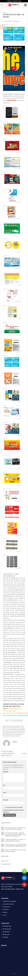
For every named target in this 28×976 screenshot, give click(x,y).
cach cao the (9, 727)
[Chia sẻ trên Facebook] (9, 720)
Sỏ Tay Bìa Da (6, 931)
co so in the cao (8, 729)
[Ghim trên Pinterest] (18, 720)
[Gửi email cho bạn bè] (15, 720)
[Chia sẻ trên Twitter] (12, 720)
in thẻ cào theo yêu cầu (10, 734)
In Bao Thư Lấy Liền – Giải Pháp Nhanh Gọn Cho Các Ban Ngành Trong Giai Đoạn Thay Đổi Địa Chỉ (15, 834)
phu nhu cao (12, 735)
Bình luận (5, 771)
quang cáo (18, 735)
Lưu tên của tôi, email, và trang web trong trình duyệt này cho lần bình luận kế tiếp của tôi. (13, 810)
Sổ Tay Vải (5, 937)
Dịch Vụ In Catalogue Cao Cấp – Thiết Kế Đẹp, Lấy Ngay (15, 850)
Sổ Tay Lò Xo (6, 934)
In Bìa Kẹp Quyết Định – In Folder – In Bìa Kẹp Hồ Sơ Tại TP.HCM (15, 840)
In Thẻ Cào (6, 909)
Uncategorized (5, 864)
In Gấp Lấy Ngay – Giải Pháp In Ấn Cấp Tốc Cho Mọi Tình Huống (15, 828)
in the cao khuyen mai (13, 732)
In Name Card (6, 906)
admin (18, 21)
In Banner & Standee (8, 904)
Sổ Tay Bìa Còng (7, 926)
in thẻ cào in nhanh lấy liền (16, 731)
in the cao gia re (6, 731)
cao (21, 727)
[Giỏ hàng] (25, 5)
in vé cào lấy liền (19, 734)
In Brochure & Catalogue (9, 901)
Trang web (5, 799)
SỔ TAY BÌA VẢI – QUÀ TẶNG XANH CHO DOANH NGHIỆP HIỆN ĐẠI (16, 845)
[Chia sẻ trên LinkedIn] (21, 720)
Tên (4, 785)
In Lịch (4, 915)
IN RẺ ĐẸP (22, 729)
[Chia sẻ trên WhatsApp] (7, 720)
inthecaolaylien (6, 735)
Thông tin (14, 973)
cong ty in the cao (16, 729)
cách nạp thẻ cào (16, 727)
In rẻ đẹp (24, 753)
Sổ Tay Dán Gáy (7, 929)
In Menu (5, 912)
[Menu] (2, 5)
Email (5, 792)
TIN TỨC (5, 12)
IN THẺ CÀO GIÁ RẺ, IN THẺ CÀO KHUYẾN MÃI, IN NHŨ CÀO (7, 753)
